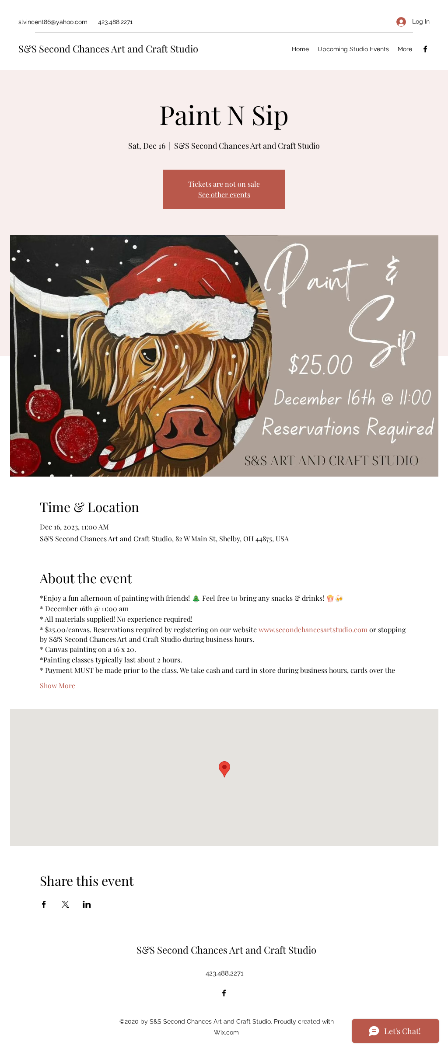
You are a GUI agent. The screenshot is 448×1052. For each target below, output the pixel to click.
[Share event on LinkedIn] (87, 904)
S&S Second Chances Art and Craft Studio (108, 48)
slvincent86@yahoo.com (53, 21)
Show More (57, 685)
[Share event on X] (65, 904)
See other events (224, 194)
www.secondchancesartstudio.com (313, 629)
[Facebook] (425, 49)
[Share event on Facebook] (44, 904)
